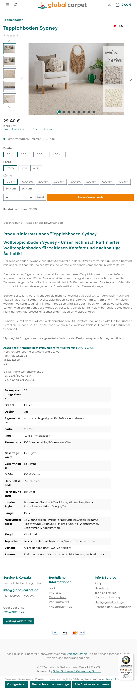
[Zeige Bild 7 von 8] (89, 112)
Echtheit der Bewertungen (113, 606)
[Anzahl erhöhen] (31, 197)
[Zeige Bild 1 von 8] (58, 112)
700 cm (123, 181)
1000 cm (27, 181)
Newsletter (102, 588)
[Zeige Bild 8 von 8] (94, 112)
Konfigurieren (16, 684)
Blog (98, 583)
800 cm (11, 188)
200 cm (26, 154)
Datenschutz (57, 597)
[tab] (12, 223)
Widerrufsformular (61, 606)
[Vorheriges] (21, 79)
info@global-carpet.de (20, 590)
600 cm (107, 181)
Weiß (36, 168)
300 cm (42, 154)
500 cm (91, 181)
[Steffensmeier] (123, 29)
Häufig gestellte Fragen (110, 602)
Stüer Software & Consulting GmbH (77, 671)
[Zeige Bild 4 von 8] (74, 112)
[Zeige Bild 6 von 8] (84, 112)
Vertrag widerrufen (19, 621)
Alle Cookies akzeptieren (92, 684)
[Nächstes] (130, 79)
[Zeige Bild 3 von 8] (68, 112)
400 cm (58, 154)
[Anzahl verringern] (6, 197)
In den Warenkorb (90, 197)
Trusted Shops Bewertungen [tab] (43, 222)
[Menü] (7, 4)
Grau (25, 168)
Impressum (56, 592)
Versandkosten (77, 653)
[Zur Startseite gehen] (62, 5)
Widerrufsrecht (59, 602)
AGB (52, 588)
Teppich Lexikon (106, 592)
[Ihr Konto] (110, 4)
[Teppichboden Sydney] (76, 79)
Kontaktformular (14, 611)
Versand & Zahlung (107, 597)
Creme (10, 168)
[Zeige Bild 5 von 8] (79, 112)
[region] (68, 79)
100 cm (10, 154)
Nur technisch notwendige (50, 684)
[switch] (126, 676)
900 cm (27, 188)
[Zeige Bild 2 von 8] (63, 112)
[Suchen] (15, 4)
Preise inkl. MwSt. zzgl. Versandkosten (28, 129)
